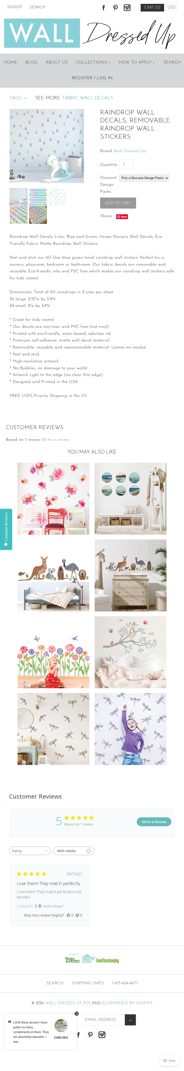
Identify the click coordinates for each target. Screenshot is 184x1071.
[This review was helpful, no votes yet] (68, 915)
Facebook (103, 7)
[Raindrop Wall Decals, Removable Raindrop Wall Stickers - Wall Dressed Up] (47, 112)
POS (87, 1003)
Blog (31, 62)
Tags (18, 98)
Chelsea (61, 1037)
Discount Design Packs (108, 185)
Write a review (55, 440)
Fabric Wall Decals (88, 98)
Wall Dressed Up (129, 151)
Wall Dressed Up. (63, 1003)
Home (10, 62)
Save (124, 216)
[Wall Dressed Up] (92, 19)
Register (82, 78)
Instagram (127, 7)
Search (172, 62)
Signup (14, 7)
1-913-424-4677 (125, 983)
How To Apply (137, 62)
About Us (57, 62)
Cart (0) (152, 8)
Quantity (108, 165)
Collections (93, 62)
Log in (105, 78)
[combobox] (30, 851)
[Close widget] (76, 1013)
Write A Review (154, 822)
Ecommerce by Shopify (127, 1003)
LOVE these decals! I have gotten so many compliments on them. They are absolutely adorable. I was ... (31, 1032)
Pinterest (115, 7)
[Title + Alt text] (31, 965)
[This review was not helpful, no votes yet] (77, 915)
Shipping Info (88, 983)
